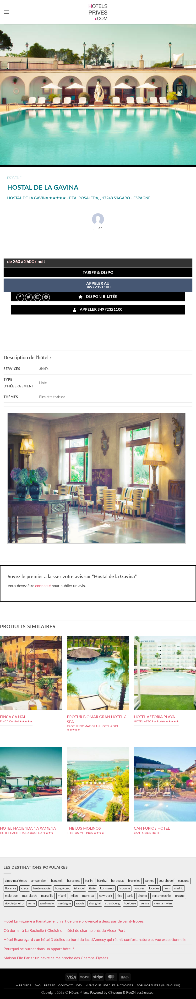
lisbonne (124, 888)
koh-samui (107, 888)
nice (119, 895)
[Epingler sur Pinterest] (46, 297)
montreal (88, 895)
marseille (47, 895)
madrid (178, 888)
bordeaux (117, 880)
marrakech (29, 895)
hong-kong (62, 888)
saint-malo (47, 903)
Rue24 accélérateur (140, 992)
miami (62, 895)
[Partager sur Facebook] (20, 297)
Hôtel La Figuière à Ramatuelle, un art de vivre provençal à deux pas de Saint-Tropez (73, 921)
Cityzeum (115, 992)
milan (74, 895)
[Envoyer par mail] (37, 297)
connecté (43, 586)
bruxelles (134, 880)
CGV (79, 985)
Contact (65, 985)
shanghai (95, 903)
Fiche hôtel (31, 670)
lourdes (154, 888)
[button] (6, 12)
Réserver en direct (31, 660)
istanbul (79, 888)
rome (31, 903)
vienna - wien (163, 903)
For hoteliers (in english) (158, 985)
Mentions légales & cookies (109, 985)
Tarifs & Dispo (98, 272)
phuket (142, 895)
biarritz (102, 880)
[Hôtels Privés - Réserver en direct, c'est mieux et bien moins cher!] (98, 12)
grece (24, 888)
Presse (49, 985)
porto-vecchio (161, 895)
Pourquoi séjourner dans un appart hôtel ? (39, 949)
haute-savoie (41, 888)
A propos (24, 985)
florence (10, 888)
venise (145, 903)
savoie (80, 903)
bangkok (57, 880)
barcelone (73, 880)
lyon (166, 888)
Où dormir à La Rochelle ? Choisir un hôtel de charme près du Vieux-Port (64, 931)
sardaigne (64, 903)
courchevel (166, 880)
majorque (11, 895)
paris (130, 895)
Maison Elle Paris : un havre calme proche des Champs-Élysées (56, 958)
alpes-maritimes (16, 880)
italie (92, 888)
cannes (149, 880)
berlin (89, 880)
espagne (14, 178)
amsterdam (39, 880)
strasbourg (112, 903)
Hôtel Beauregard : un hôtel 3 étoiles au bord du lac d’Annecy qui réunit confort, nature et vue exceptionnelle (95, 940)
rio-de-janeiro (14, 903)
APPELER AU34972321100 (98, 285)
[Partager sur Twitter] (29, 297)
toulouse (130, 903)
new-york (105, 895)
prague (180, 895)
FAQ (38, 985)
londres (140, 888)
